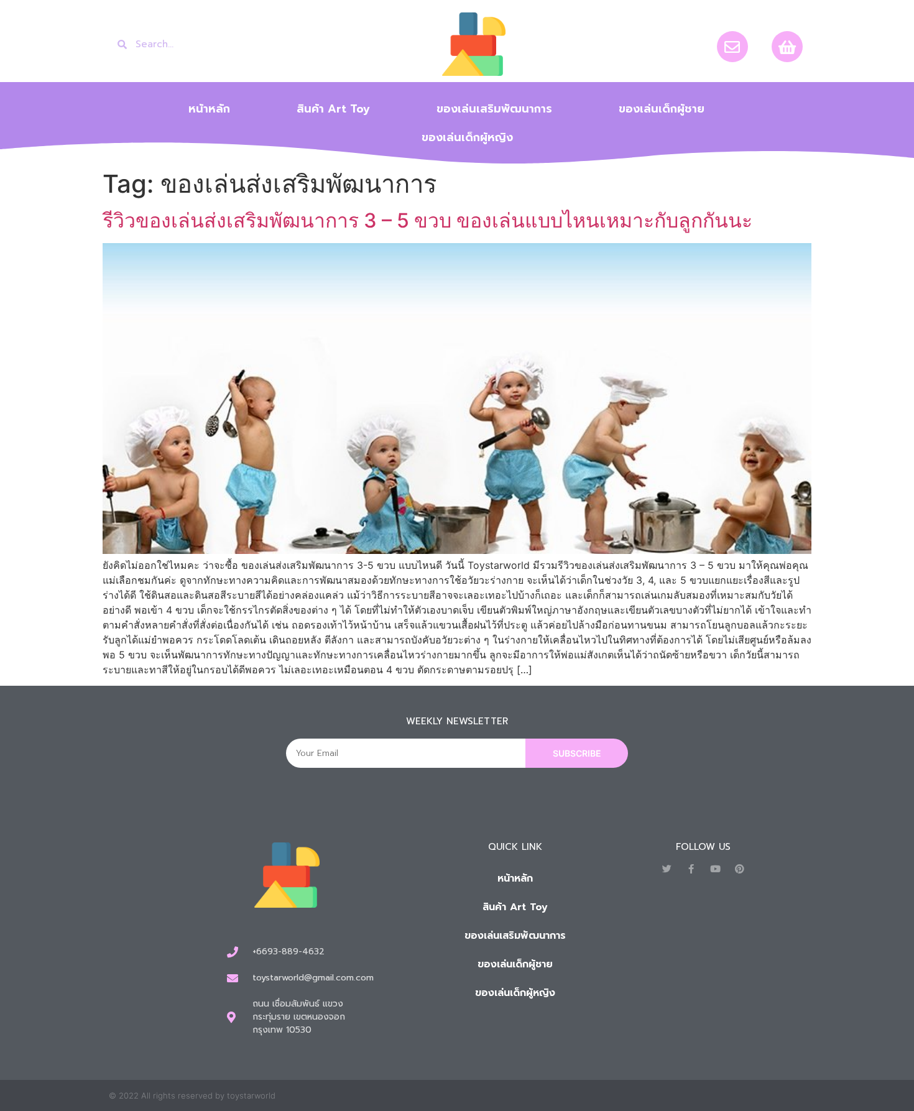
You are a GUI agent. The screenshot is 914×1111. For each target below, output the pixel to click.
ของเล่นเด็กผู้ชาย (661, 109)
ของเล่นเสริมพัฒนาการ (494, 109)
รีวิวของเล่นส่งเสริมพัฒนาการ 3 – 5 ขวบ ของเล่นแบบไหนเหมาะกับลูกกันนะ (427, 220)
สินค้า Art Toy (333, 109)
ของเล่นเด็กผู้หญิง (467, 137)
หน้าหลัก (209, 109)
